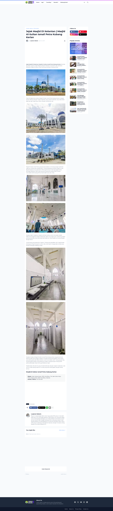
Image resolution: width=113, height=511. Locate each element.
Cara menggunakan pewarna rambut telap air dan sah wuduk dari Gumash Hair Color (81, 64)
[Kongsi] (64, 41)
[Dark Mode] (85, 2)
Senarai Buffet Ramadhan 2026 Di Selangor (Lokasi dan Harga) (82, 70)
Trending (48, 2)
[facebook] (75, 502)
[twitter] (83, 34)
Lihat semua (61, 430)
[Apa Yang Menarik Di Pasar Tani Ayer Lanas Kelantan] (73, 110)
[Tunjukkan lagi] (52, 407)
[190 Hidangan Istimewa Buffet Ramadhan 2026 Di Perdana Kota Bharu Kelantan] (73, 97)
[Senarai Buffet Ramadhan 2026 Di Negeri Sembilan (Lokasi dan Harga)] (73, 90)
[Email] (50, 407)
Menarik (56, 2)
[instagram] (84, 502)
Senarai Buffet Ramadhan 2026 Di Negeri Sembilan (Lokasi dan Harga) (82, 90)
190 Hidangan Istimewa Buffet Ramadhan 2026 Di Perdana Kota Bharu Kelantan (82, 96)
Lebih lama (63, 474)
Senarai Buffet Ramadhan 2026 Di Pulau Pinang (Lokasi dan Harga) (82, 77)
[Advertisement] (56, 15)
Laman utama (29, 28)
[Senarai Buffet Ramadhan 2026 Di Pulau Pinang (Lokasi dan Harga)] (73, 77)
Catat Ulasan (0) (46, 469)
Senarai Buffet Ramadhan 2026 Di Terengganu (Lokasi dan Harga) (82, 83)
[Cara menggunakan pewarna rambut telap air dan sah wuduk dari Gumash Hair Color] (73, 64)
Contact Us (85, 509)
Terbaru (27, 474)
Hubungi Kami (64, 2)
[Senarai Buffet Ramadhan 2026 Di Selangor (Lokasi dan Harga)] (73, 71)
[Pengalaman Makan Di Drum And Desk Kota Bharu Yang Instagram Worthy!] (73, 103)
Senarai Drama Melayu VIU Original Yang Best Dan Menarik (82, 57)
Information (36, 28)
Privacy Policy (78, 509)
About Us (71, 509)
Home (37, 2)
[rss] (87, 502)
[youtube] (81, 502)
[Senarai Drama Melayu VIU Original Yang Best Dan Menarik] (73, 58)
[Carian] (87, 2)
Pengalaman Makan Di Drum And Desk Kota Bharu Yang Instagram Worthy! (81, 103)
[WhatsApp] (47, 407)
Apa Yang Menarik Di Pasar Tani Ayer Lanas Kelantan (81, 109)
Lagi (42, 2)
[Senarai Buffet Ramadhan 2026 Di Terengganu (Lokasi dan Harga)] (73, 84)
